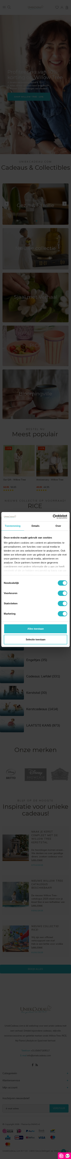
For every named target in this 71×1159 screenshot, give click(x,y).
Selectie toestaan (35, 639)
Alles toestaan (35, 628)
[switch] (62, 593)
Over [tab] (58, 525)
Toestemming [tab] (12, 525)
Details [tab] (36, 525)
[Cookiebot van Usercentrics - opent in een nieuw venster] (52, 517)
